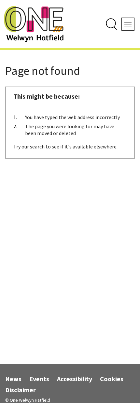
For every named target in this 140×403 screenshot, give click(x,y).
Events (39, 379)
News (13, 379)
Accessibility (74, 379)
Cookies (111, 379)
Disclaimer (20, 390)
